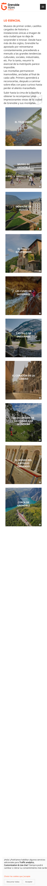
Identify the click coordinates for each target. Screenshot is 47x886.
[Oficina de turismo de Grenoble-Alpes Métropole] (10, 6)
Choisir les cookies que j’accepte (17, 876)
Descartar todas (13, 882)
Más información (23, 126)
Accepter (28, 882)
